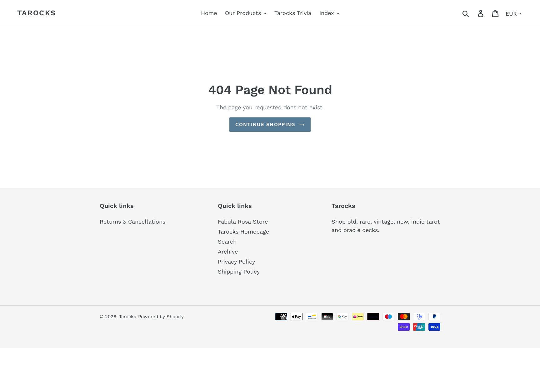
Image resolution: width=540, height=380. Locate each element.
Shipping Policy (239, 271)
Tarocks (36, 13)
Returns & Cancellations (132, 221)
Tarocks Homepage (243, 231)
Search (227, 241)
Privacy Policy (236, 261)
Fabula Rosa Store (243, 221)
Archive (228, 251)
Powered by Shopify (161, 316)
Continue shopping (265, 124)
